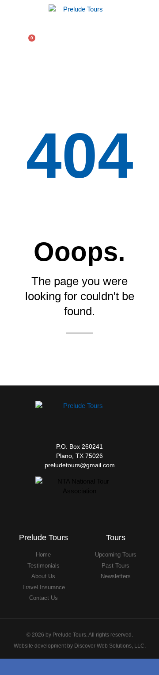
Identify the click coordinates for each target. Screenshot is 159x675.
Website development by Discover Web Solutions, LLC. (80, 646)
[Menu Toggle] (146, 40)
